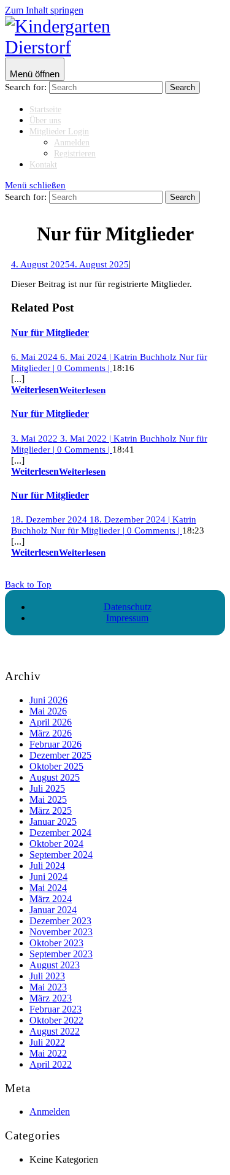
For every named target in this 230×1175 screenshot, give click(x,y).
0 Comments (83, 368)
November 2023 (61, 932)
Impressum (127, 618)
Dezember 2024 (60, 832)
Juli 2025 (47, 788)
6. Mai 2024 (61, 357)
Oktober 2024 (56, 843)
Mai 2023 (48, 987)
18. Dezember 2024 (90, 519)
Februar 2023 (55, 1009)
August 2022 (54, 1031)
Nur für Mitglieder (50, 332)
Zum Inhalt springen (44, 10)
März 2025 (50, 810)
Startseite (45, 109)
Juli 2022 (47, 1042)
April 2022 (50, 1064)
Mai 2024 (48, 887)
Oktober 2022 (56, 1020)
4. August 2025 (70, 264)
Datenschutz (127, 607)
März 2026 (50, 733)
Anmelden (72, 142)
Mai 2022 (48, 1053)
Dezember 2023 (60, 921)
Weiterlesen (58, 390)
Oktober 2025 (56, 766)
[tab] (34, 69)
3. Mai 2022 (61, 438)
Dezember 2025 (60, 755)
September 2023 (61, 954)
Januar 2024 (53, 910)
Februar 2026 (55, 744)
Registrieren (75, 153)
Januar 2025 (53, 821)
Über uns (45, 120)
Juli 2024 (47, 865)
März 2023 (50, 998)
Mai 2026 (48, 711)
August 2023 (54, 965)
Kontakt (43, 164)
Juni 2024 (48, 876)
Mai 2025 (48, 799)
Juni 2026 (48, 700)
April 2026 (50, 722)
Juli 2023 (47, 976)
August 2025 (54, 777)
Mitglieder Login (59, 131)
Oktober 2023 (56, 943)
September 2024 (61, 854)
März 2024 (50, 899)
